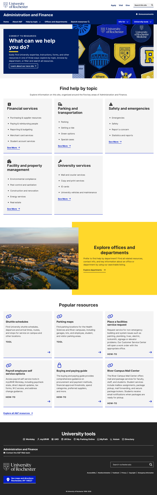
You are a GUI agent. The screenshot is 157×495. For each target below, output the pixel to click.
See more (12, 147)
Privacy (124, 473)
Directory (129, 439)
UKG (56, 439)
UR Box (67, 439)
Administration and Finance (28, 15)
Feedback (116, 473)
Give (128, 5)
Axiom (116, 439)
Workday (30, 439)
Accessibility (91, 473)
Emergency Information (146, 473)
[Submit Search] (150, 464)
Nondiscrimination (104, 473)
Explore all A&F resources (16, 413)
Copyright (132, 473)
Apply (113, 5)
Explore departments (92, 270)
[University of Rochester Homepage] (15, 5)
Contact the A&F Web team (18, 452)
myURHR (44, 439)
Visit (121, 5)
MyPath (104, 439)
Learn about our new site (22, 66)
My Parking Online (85, 439)
